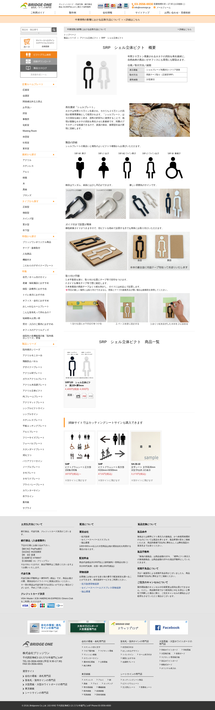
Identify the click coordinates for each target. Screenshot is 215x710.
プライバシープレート (34, 484)
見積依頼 (177, 12)
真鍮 (25, 189)
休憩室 (26, 136)
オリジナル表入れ (168, 668)
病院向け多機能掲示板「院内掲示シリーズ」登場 (38, 337)
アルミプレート (30, 431)
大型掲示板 (165, 653)
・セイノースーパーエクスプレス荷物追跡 (100, 587)
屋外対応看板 (89, 662)
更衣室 (26, 148)
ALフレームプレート (33, 396)
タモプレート (29, 473)
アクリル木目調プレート (35, 385)
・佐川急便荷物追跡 (89, 584)
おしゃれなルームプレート (36, 306)
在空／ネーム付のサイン (35, 277)
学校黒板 (187, 650)
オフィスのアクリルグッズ (36, 330)
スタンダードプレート (34, 449)
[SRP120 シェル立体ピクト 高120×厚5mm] (78, 394)
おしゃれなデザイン (130, 651)
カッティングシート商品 (132, 680)
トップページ (70, 35)
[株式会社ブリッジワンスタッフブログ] (128, 627)
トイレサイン (128, 654)
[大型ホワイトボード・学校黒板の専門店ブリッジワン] (87, 627)
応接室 (26, 90)
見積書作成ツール (39, 74)
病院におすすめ (128, 658)
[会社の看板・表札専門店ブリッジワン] (46, 627)
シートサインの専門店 (37, 692)
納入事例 (87, 666)
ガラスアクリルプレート (35, 379)
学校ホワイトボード (169, 650)
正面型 (26, 207)
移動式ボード (166, 665)
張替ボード (180, 653)
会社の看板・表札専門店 (38, 676)
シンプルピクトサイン (34, 408)
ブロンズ (27, 195)
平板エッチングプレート (35, 426)
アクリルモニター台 (32, 355)
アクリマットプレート (34, 402)
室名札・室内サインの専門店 (40, 680)
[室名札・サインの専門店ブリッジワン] (39, 6)
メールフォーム (163, 7)
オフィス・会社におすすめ (36, 300)
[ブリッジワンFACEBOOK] (169, 627)
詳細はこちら (133, 19)
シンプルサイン (30, 414)
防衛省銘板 (101, 695)
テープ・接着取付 (31, 248)
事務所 (26, 119)
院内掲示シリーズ (31, 349)
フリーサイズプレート (34, 437)
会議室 (26, 95)
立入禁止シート (128, 687)
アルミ (26, 172)
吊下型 (26, 230)
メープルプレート (31, 467)
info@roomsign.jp (142, 7)
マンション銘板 (90, 654)
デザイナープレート (32, 367)
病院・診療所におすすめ (35, 289)
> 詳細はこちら (184, 29)
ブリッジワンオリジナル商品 (37, 242)
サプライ (27, 508)
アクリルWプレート (32, 373)
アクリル (27, 160)
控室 (25, 113)
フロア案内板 (89, 651)
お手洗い (27, 107)
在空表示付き (128, 647)
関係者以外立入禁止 (32, 101)
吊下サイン (28, 496)
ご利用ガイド (38, 12)
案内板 (26, 502)
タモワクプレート (31, 478)
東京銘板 (29, 688)
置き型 (26, 224)
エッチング (108, 683)
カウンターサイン (31, 490)
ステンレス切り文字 (92, 647)
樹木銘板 (87, 691)
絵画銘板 (100, 691)
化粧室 (26, 125)
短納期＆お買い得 (31, 318)
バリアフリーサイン (32, 461)
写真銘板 (87, 695)
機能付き (27, 259)
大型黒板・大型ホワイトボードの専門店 (46, 684)
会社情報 (107, 12)
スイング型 (28, 218)
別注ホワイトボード (169, 661)
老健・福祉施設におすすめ (36, 283)
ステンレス (28, 166)
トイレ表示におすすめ (34, 294)
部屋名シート (146, 687)
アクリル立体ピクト (32, 390)
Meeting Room (30, 131)
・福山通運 (84, 591)
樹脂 (25, 177)
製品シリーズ (70, 38)
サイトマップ (142, 12)
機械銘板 (102, 687)
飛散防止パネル (30, 361)
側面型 (26, 212)
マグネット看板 (106, 651)
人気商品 (27, 254)
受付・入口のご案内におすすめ (38, 324)
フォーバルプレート (32, 443)
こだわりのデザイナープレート (38, 265)
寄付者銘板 (88, 687)
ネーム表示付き (145, 654)
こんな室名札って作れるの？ (37, 312)
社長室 (26, 142)
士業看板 (104, 662)
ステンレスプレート (32, 420)
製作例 (72, 12)
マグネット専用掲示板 (170, 657)
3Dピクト (27, 455)
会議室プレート (128, 662)
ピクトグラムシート (130, 683)
